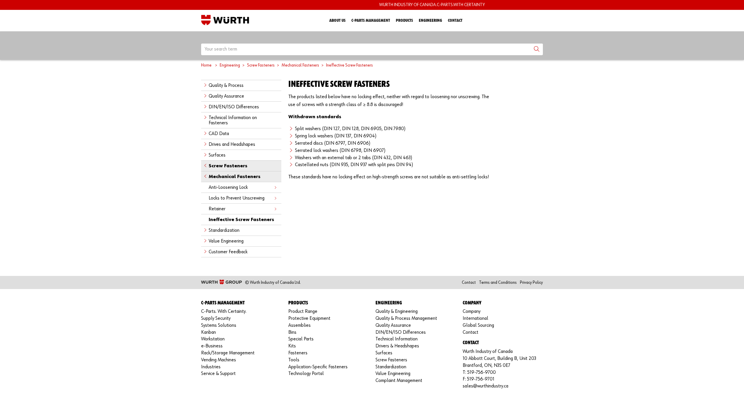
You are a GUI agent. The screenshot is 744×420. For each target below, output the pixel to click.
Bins (292, 332)
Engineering (430, 20)
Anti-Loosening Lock (228, 187)
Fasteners (297, 353)
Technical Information (396, 339)
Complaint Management (398, 380)
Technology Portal (306, 373)
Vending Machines (218, 360)
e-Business (212, 346)
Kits (292, 346)
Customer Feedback (228, 252)
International (475, 318)
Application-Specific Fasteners (318, 367)
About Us (337, 20)
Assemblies (299, 325)
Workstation (213, 339)
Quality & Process (226, 85)
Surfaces (217, 155)
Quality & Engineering (396, 311)
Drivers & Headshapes (397, 346)
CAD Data (219, 133)
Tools (293, 360)
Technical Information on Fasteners (233, 120)
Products (404, 20)
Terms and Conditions (498, 282)
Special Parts (301, 339)
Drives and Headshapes (232, 144)
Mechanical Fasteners (300, 65)
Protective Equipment (309, 318)
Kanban (208, 332)
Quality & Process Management (406, 318)
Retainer (217, 209)
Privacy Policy (531, 282)
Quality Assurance (226, 96)
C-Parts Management (370, 20)
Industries (211, 367)
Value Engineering (226, 241)
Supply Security (215, 318)
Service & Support (218, 373)
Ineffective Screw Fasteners (349, 65)
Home (206, 65)
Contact (455, 20)
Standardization (224, 230)
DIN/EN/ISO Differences (234, 107)
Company (471, 311)
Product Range (302, 311)
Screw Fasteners (261, 65)
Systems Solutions (218, 325)
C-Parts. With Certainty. (223, 311)
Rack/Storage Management (228, 353)
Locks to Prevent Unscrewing (236, 198)
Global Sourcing (478, 325)
